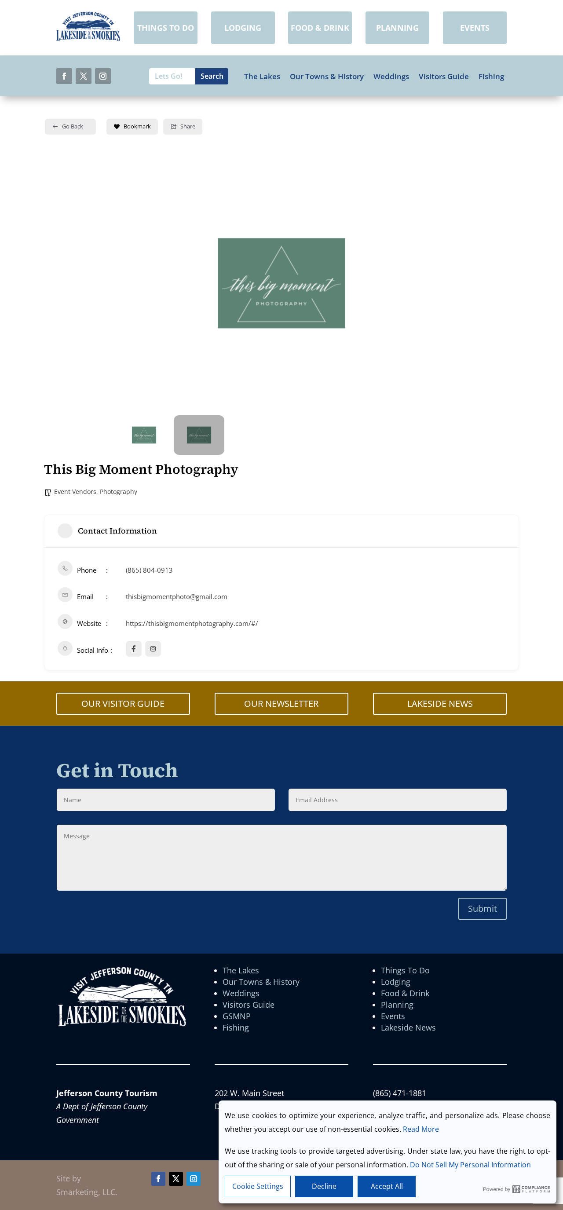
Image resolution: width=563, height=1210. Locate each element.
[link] (88, 38)
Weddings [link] (391, 76)
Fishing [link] (491, 76)
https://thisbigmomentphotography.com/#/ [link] (192, 623)
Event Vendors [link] (75, 491)
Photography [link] (118, 491)
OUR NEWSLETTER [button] (281, 703)
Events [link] (393, 1016)
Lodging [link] (395, 981)
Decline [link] (324, 1186)
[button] (64, 76)
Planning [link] (397, 1004)
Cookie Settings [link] (257, 1186)
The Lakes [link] (262, 76)
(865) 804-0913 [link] (149, 570)
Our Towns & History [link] (327, 76)
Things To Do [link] (405, 970)
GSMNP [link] (237, 1016)
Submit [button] (482, 908)
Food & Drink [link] (405, 993)
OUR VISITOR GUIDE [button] (123, 703)
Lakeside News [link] (408, 1027)
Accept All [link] (387, 1186)
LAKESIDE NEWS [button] (440, 703)
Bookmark (137, 126)
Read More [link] (421, 1129)
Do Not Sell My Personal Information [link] (470, 1165)
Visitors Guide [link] (444, 76)
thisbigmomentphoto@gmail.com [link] (176, 596)
